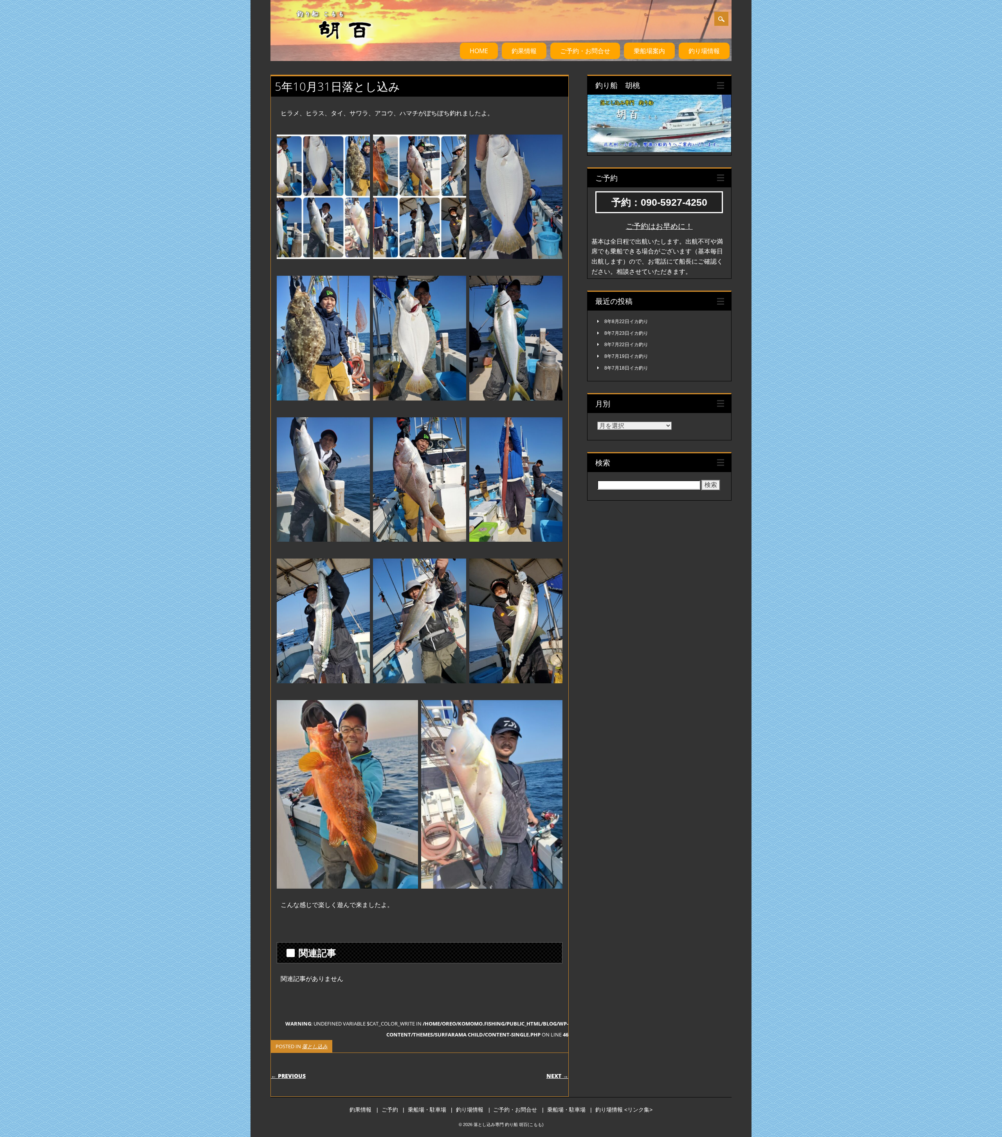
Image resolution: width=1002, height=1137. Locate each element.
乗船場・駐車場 (427, 1109)
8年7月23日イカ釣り (626, 333)
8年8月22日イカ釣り (626, 321)
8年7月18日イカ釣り (626, 368)
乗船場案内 (649, 51)
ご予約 (390, 1109)
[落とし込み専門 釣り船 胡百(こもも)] (324, 46)
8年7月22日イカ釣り (626, 344)
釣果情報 (524, 51)
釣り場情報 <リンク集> (623, 1109)
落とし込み (315, 1046)
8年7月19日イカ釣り (626, 356)
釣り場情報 (704, 51)
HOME (479, 51)
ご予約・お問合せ (585, 51)
